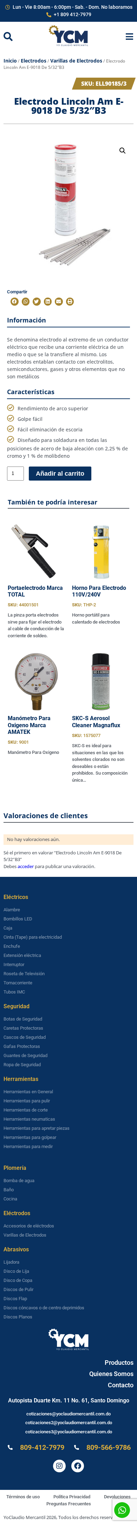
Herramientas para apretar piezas (37, 1128)
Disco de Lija (16, 1271)
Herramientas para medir (28, 1146)
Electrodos (33, 60)
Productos (119, 1362)
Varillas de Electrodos (76, 60)
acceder (26, 866)
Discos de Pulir (18, 1289)
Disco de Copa (18, 1280)
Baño (9, 1189)
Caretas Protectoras (23, 1028)
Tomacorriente (18, 982)
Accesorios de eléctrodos (29, 1226)
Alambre (12, 909)
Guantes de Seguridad (25, 1055)
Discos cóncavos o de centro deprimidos (44, 1307)
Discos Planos (18, 1316)
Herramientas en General (28, 1091)
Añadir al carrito (60, 473)
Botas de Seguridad (23, 1019)
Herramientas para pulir (27, 1100)
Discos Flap (15, 1298)
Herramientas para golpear (30, 1137)
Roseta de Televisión (24, 973)
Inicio (10, 60)
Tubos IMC (14, 992)
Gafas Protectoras (22, 1046)
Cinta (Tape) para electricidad (33, 937)
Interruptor (14, 964)
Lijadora (11, 1262)
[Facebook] (77, 1466)
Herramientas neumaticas (29, 1119)
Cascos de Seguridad (25, 1037)
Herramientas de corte (26, 1110)
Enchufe (12, 946)
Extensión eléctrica (22, 955)
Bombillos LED (18, 918)
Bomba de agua (19, 1180)
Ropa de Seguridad (22, 1064)
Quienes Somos (111, 1373)
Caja (8, 928)
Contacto (120, 1385)
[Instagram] (59, 1466)
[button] (122, 150)
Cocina (10, 1198)
